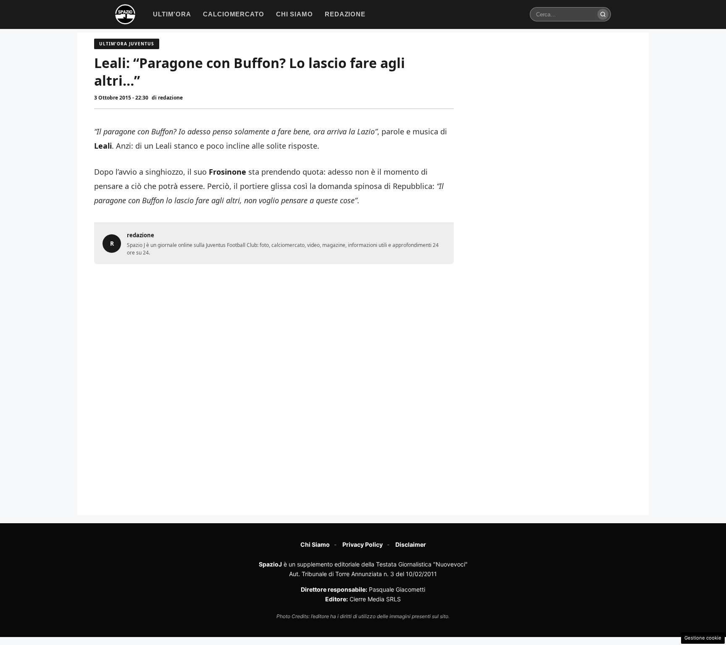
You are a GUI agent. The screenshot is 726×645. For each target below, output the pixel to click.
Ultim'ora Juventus (126, 44)
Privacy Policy (362, 544)
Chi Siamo (315, 544)
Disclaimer (410, 544)
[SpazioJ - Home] (125, 14)
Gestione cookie (702, 638)
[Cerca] (602, 14)
